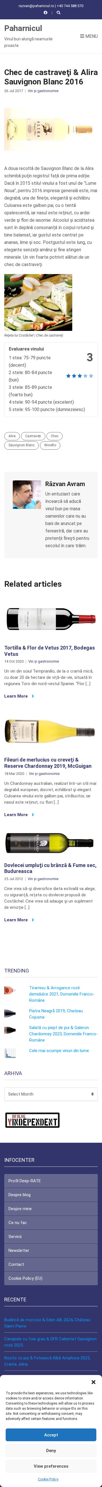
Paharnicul (23, 28)
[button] (93, 1382)
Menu (91, 36)
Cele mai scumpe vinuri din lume (59, 1050)
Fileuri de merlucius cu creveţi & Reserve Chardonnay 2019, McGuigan (48, 763)
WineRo (50, 445)
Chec (54, 436)
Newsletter (18, 1250)
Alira (12, 436)
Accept (51, 1435)
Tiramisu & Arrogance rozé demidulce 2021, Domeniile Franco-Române (61, 994)
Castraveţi (33, 436)
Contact (16, 1264)
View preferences (51, 1466)
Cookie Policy (48, 1479)
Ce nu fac (17, 1222)
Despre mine (20, 1208)
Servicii (15, 1236)
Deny (51, 1450)
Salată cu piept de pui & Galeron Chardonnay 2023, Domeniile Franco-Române (63, 1034)
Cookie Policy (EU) (25, 1278)
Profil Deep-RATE (24, 1180)
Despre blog (19, 1194)
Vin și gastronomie (43, 91)
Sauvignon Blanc (21, 445)
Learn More (16, 696)
